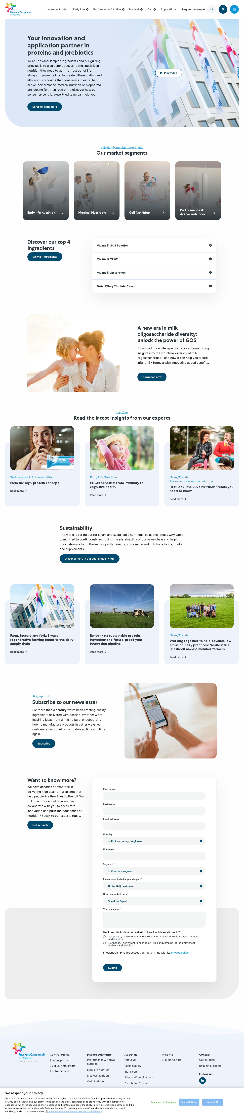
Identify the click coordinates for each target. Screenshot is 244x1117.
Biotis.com (131, 1071)
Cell (149, 9)
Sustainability (132, 1065)
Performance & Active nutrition (101, 1061)
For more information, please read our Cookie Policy (74, 1111)
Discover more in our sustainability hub (90, 558)
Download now (152, 377)
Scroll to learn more (44, 106)
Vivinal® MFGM (107, 259)
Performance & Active (107, 9)
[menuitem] (57, 9)
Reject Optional (189, 1102)
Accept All (212, 1102)
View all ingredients (44, 256)
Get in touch (40, 825)
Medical (134, 9)
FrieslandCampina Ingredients (18, 9)
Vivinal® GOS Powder (112, 245)
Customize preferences (163, 1102)
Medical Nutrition (98, 1075)
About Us (130, 1059)
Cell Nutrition (95, 1081)
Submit (112, 967)
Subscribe (43, 743)
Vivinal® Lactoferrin (111, 272)
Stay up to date (171, 1059)
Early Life (79, 9)
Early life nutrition (98, 1069)
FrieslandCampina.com (138, 1077)
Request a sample (193, 9)
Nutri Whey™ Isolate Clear (115, 286)
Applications (168, 9)
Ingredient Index (57, 9)
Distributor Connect (136, 1083)
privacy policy (180, 952)
